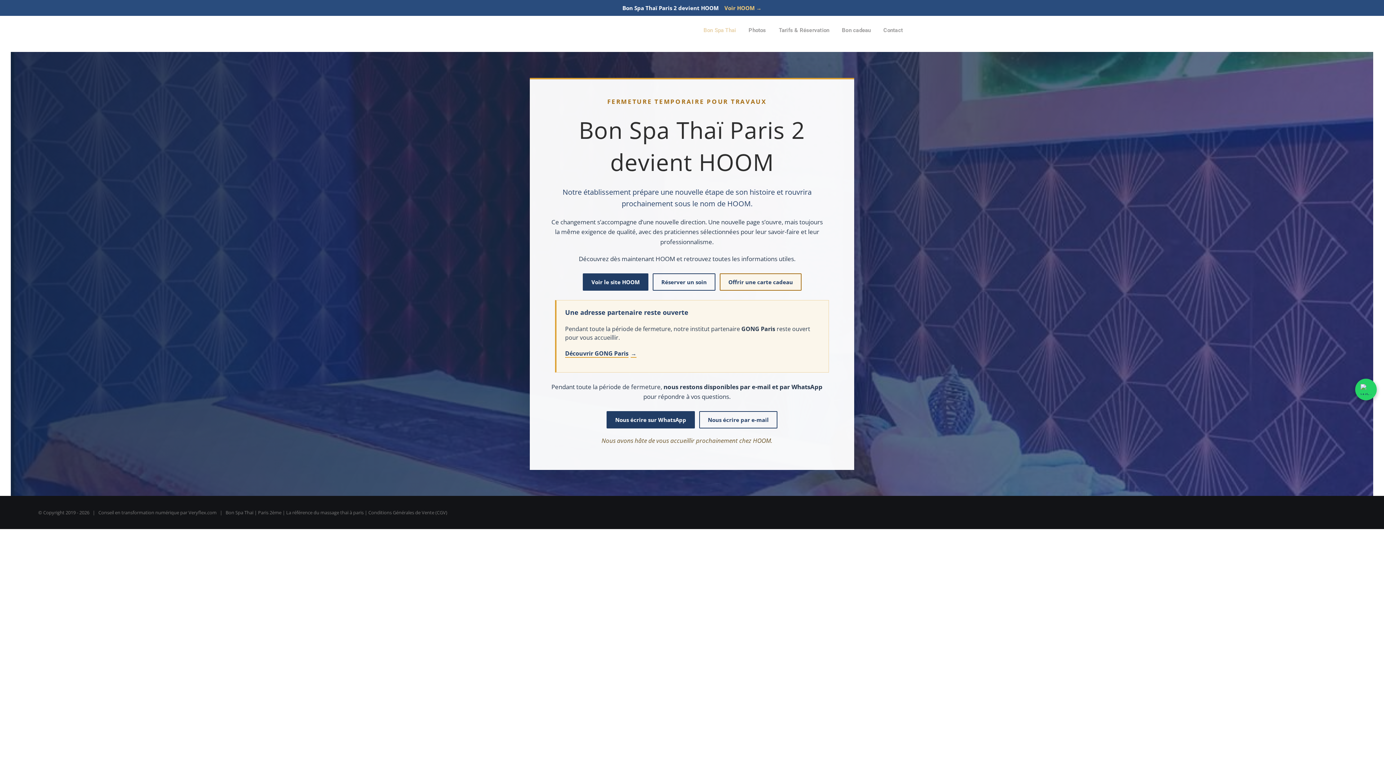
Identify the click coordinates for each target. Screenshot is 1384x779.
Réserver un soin (684, 282)
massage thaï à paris (342, 512)
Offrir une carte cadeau (760, 282)
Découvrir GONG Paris (600, 353)
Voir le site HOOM (615, 282)
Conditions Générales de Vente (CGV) (407, 512)
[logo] (527, 25)
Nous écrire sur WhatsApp (650, 419)
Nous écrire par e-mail (738, 419)
